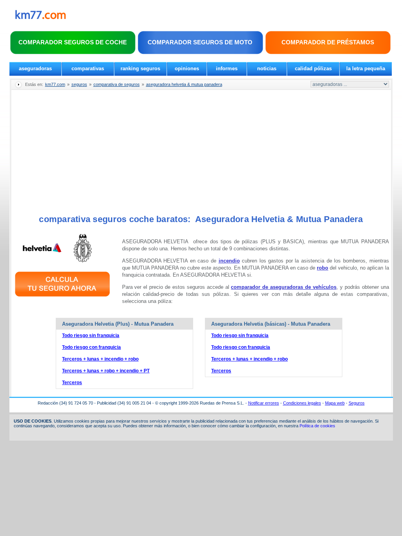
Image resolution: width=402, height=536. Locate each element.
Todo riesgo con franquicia (91, 347)
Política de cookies (317, 425)
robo (322, 268)
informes (227, 68)
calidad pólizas (313, 68)
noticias (266, 68)
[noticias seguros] (40, 17)
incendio (229, 261)
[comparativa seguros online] (62, 298)
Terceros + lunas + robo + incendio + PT (106, 371)
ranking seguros (140, 68)
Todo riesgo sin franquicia (90, 335)
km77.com (55, 84)
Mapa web (335, 403)
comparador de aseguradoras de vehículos (283, 287)
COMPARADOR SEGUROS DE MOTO (200, 42)
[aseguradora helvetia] (42, 261)
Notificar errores (263, 403)
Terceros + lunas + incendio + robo (100, 359)
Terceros (72, 382)
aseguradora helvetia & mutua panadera (184, 84)
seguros (79, 84)
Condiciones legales (302, 403)
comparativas (87, 68)
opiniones (187, 68)
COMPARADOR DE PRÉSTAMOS (327, 42)
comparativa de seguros (116, 84)
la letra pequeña (365, 68)
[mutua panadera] (82, 261)
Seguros (357, 403)
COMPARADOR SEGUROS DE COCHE (72, 42)
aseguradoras (35, 68)
